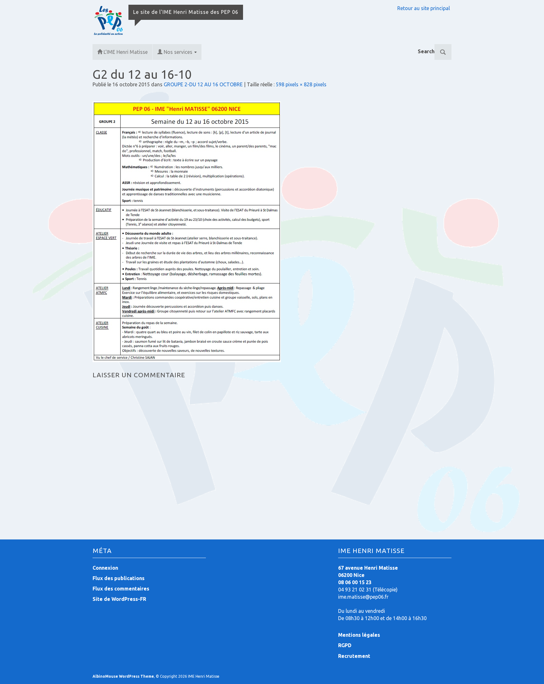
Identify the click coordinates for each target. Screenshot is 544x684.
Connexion (105, 568)
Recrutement (354, 656)
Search (426, 51)
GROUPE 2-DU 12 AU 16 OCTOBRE (203, 84)
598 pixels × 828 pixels (301, 84)
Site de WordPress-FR (119, 599)
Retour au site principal (423, 8)
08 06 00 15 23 (354, 582)
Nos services (179, 52)
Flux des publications (118, 578)
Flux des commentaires (121, 588)
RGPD (344, 645)
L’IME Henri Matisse (126, 52)
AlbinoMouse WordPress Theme (123, 676)
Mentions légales (359, 635)
